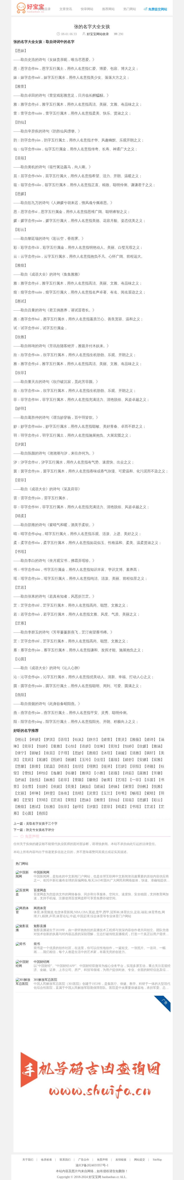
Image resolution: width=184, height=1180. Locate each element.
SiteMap (157, 1159)
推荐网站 (108, 9)
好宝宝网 (95, 1177)
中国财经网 (41, 962)
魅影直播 (40, 926)
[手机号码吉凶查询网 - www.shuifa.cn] (93, 1072)
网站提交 (139, 1159)
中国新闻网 (41, 872)
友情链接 (121, 1159)
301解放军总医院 (45, 979)
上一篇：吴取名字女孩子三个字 (35, 823)
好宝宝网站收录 (98, 34)
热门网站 (129, 9)
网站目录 (44, 9)
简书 (37, 944)
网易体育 (40, 908)
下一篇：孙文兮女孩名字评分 (33, 830)
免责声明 (102, 1159)
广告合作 (83, 1159)
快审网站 (87, 9)
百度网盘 (40, 890)
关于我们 (27, 1159)
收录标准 (46, 1159)
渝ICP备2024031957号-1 (92, 1165)
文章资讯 (65, 9)
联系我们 (65, 1159)
